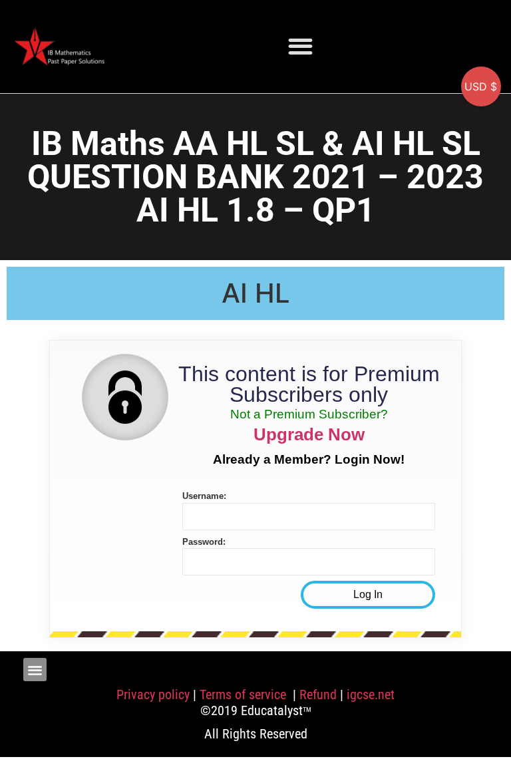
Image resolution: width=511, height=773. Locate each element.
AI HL (256, 293)
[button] (300, 46)
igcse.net (371, 694)
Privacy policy (153, 694)
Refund (318, 694)
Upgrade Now (309, 434)
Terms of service (244, 694)
